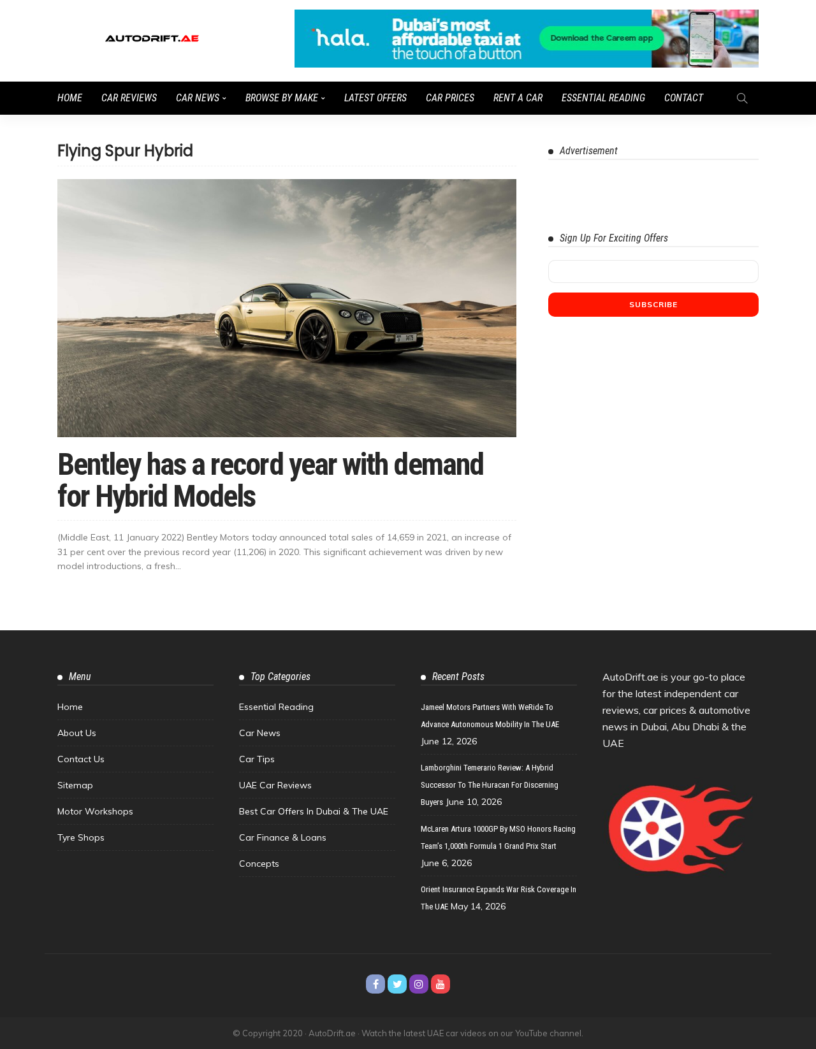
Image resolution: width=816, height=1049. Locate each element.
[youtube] (440, 984)
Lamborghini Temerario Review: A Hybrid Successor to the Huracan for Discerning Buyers (489, 785)
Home (69, 98)
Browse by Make (281, 98)
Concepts (259, 863)
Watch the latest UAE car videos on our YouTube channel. (472, 1033)
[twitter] (397, 984)
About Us (76, 733)
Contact (683, 98)
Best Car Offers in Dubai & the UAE (313, 811)
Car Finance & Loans (282, 837)
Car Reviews (129, 98)
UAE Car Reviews (275, 785)
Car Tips (257, 759)
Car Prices (450, 98)
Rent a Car (518, 98)
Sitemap (75, 785)
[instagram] (418, 984)
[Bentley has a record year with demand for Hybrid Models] (286, 308)
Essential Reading (603, 98)
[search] (742, 98)
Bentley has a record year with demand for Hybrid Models (270, 480)
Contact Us (81, 759)
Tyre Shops (81, 837)
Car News (197, 98)
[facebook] (375, 984)
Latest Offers (375, 98)
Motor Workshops (95, 811)
